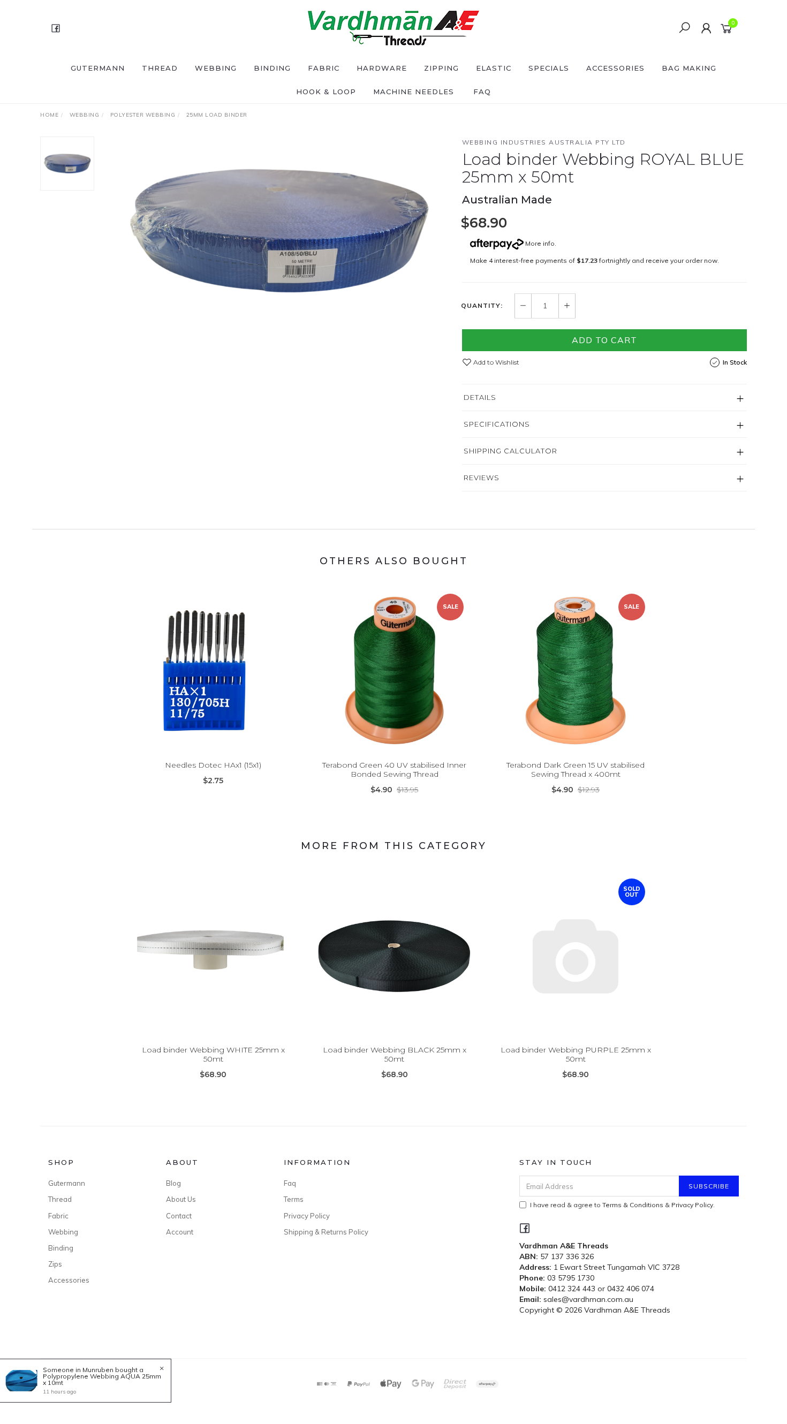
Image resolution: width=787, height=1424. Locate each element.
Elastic (493, 68)
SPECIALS (548, 68)
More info (539, 243)
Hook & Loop (326, 91)
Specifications (497, 424)
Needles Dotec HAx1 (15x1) (213, 765)
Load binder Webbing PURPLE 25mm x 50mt (576, 1054)
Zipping (441, 68)
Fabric (323, 68)
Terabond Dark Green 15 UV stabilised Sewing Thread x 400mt (575, 769)
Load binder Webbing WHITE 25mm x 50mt (213, 1054)
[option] (277, 231)
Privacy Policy (307, 1215)
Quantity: (482, 305)
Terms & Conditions (632, 1205)
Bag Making (689, 68)
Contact (179, 1215)
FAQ (482, 91)
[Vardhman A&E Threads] (392, 27)
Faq (290, 1183)
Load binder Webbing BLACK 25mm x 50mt (394, 1054)
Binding (272, 68)
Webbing (216, 68)
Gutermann (98, 68)
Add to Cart (604, 340)
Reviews (482, 477)
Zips (55, 1264)
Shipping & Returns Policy (326, 1232)
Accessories (615, 68)
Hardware (382, 68)
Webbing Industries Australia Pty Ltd (544, 142)
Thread (160, 68)
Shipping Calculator (510, 450)
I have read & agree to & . (622, 1205)
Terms (294, 1199)
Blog (173, 1183)
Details (480, 397)
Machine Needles (413, 91)
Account (179, 1232)
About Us (181, 1199)
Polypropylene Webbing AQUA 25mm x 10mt (102, 1379)
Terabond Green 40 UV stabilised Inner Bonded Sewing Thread (394, 769)
